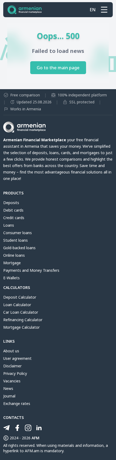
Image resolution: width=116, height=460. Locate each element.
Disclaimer (12, 365)
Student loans (15, 240)
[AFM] (25, 9)
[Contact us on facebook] (17, 428)
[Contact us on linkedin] (39, 428)
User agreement (17, 358)
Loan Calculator (17, 304)
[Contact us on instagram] (28, 428)
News (8, 388)
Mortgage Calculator (21, 327)
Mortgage (12, 262)
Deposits (11, 202)
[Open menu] (104, 9)
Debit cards (13, 210)
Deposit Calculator (19, 297)
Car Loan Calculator (20, 312)
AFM (35, 437)
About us (11, 350)
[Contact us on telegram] (6, 428)
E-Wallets (11, 277)
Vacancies (12, 380)
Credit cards (13, 217)
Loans (8, 225)
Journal (9, 396)
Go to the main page (58, 68)
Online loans (14, 255)
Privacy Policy (15, 373)
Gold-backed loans (19, 247)
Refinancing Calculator (22, 319)
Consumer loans (17, 232)
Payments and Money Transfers (31, 270)
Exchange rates (16, 403)
